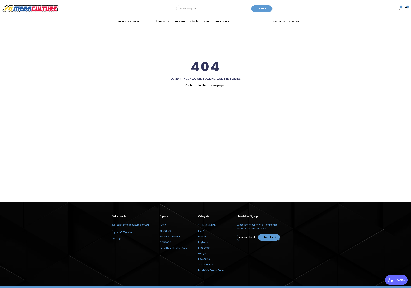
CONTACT (165, 242)
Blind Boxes (204, 247)
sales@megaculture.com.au (133, 224)
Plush (201, 230)
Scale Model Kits (207, 225)
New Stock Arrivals (186, 21)
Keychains (204, 259)
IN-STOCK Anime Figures (212, 270)
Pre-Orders (221, 21)
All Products (161, 21)
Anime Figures (206, 264)
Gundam (203, 236)
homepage (217, 85)
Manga (202, 253)
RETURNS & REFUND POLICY (174, 247)
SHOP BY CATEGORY (171, 236)
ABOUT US (165, 230)
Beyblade (203, 242)
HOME (163, 225)
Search (262, 8)
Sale (206, 21)
